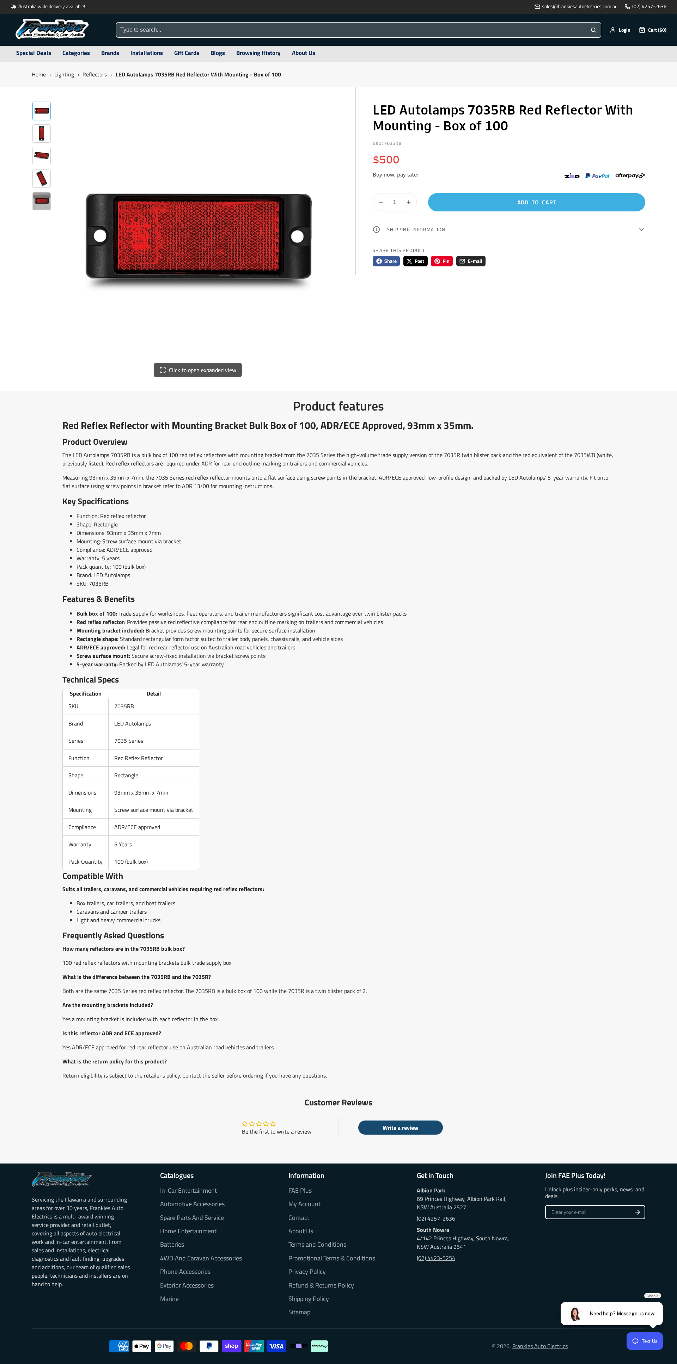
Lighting (64, 74)
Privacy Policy (307, 1271)
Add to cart (536, 202)
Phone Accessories (185, 1271)
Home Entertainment (188, 1231)
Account (620, 30)
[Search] (593, 30)
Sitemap (299, 1312)
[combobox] (351, 30)
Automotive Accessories (192, 1204)
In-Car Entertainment (188, 1190)
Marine (169, 1298)
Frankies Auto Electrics (540, 1346)
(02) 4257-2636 (649, 6)
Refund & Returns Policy (321, 1285)
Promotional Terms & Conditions (331, 1258)
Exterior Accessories (187, 1285)
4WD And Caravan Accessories (201, 1258)
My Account (304, 1204)
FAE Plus (300, 1190)
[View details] (62, 1179)
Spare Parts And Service (192, 1217)
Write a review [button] (400, 1127)
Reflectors (95, 74)
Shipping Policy (308, 1298)
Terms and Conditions (317, 1244)
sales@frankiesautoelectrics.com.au (579, 6)
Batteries (172, 1244)
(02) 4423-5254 (436, 1258)
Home (39, 74)
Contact (298, 1217)
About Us (300, 1231)
